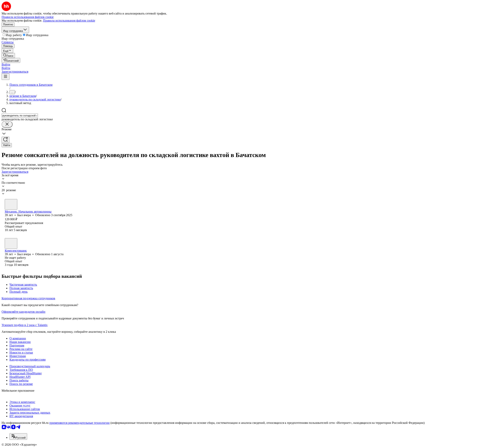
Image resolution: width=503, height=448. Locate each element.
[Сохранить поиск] (5, 140)
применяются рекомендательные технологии (79, 422)
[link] (8, 55)
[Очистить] (7, 124)
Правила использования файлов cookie (69, 20)
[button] (6, 64)
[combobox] (20, 115)
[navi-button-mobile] (5, 76)
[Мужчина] (11, 204)
